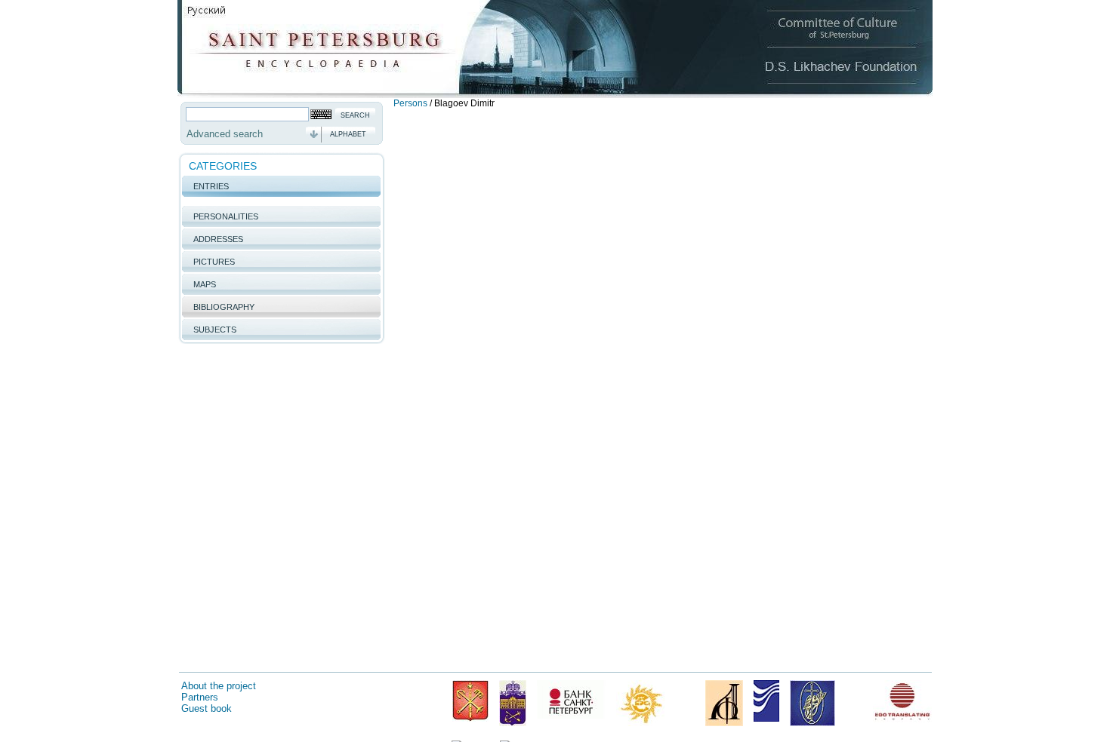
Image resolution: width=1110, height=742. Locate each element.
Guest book (206, 708)
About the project (218, 685)
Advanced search (225, 134)
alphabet (348, 134)
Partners (199, 697)
